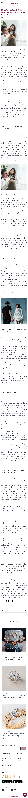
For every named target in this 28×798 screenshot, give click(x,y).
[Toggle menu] (2, 3)
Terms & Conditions (6, 765)
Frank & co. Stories (21, 758)
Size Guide (4, 760)
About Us (19, 760)
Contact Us (4, 756)
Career (18, 763)
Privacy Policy (5, 767)
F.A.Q (3, 763)
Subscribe (23, 748)
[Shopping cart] (26, 3)
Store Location (20, 756)
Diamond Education (6, 758)
